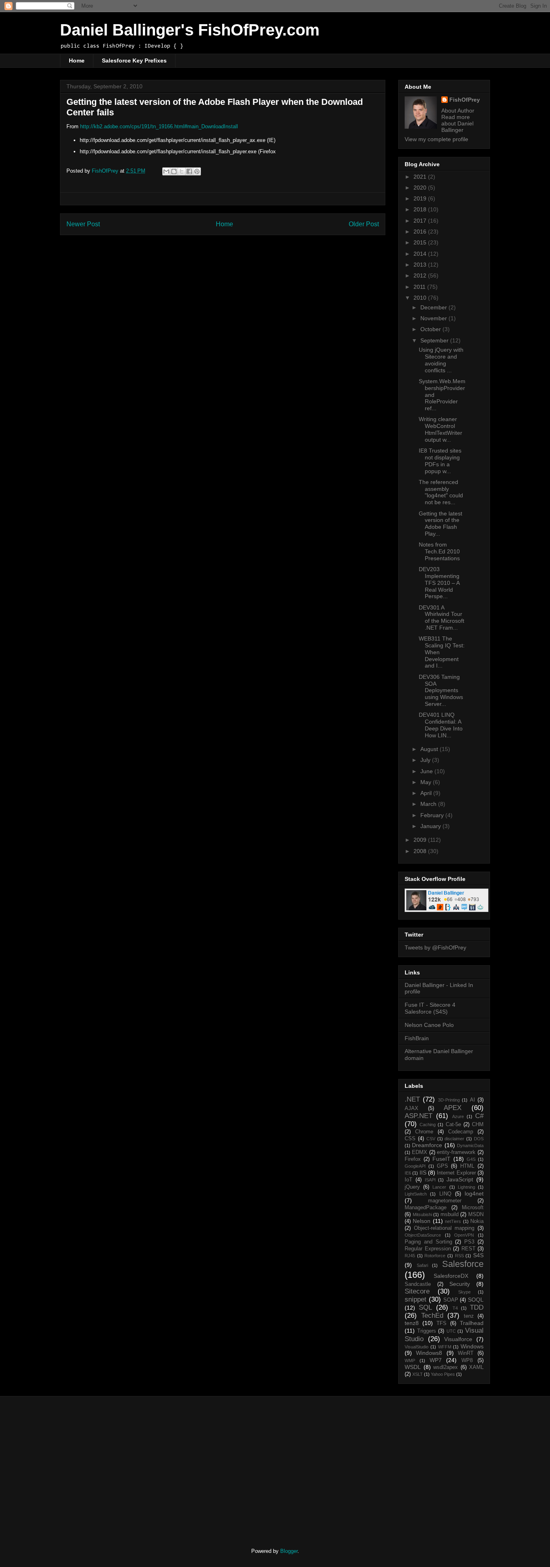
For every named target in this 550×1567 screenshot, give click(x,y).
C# (479, 1116)
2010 (421, 297)
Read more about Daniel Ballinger (457, 123)
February (432, 815)
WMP (410, 1360)
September (435, 340)
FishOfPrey (464, 99)
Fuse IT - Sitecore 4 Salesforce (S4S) (430, 1008)
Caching (428, 1124)
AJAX (411, 1108)
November (434, 318)
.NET (412, 1099)
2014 (421, 253)
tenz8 (412, 1323)
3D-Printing (449, 1100)
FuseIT (441, 1159)
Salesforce (463, 1264)
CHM (478, 1124)
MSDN (476, 1214)
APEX (452, 1108)
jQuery (412, 1187)
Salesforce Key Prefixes (134, 60)
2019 (421, 198)
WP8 (467, 1360)
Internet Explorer (456, 1173)
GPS (442, 1166)
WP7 (436, 1360)
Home (77, 60)
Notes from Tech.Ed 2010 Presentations (439, 551)
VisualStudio (416, 1346)
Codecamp (460, 1132)
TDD (477, 1307)
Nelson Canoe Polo (429, 1025)
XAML (476, 1367)
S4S (478, 1255)
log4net (474, 1193)
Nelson (421, 1221)
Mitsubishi (422, 1214)
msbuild (449, 1214)
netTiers (453, 1221)
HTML (467, 1166)
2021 (421, 176)
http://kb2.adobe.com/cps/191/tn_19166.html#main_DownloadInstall (159, 126)
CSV (430, 1138)
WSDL (413, 1367)
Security (459, 1284)
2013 (421, 264)
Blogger (289, 1551)
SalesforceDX (451, 1276)
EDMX (419, 1152)
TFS (441, 1323)
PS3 (469, 1242)
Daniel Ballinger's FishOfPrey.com (190, 30)
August (430, 749)
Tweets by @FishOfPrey (435, 947)
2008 (421, 851)
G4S (471, 1159)
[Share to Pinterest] (197, 171)
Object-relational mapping (444, 1228)
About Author (457, 110)
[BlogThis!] (174, 171)
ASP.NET (418, 1116)
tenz (469, 1316)
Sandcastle (418, 1284)
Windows (472, 1346)
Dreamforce (427, 1145)
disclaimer (454, 1138)
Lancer (439, 1187)
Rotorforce (434, 1255)
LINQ (445, 1194)
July (426, 760)
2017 (421, 220)
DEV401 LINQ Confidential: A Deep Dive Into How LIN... (441, 725)
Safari (422, 1265)
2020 (421, 187)
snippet (415, 1299)
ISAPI (430, 1179)
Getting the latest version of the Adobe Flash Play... (440, 523)
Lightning (466, 1187)
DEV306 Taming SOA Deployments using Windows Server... (441, 690)
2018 (421, 209)
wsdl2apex (445, 1367)
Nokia (477, 1221)
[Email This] (166, 171)
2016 (421, 231)
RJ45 (410, 1255)
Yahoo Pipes (443, 1374)
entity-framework (456, 1152)
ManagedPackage (426, 1207)
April (426, 793)
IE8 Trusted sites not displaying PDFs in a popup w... (440, 460)
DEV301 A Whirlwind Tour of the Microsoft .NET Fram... (441, 617)
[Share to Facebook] (189, 171)
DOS (479, 1138)
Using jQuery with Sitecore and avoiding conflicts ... (441, 359)
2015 (421, 242)
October (431, 329)
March (429, 804)
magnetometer (444, 1201)
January (431, 826)
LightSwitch (416, 1193)
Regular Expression (428, 1249)
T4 (455, 1308)
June (427, 771)
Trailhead (472, 1323)
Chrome (424, 1132)
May (426, 782)
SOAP (450, 1300)
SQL (425, 1307)
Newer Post (83, 224)
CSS (410, 1138)
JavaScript (460, 1179)
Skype (464, 1291)
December (434, 307)
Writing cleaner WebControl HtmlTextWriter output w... (440, 429)
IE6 (408, 1173)
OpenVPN (464, 1235)
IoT (408, 1180)
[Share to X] (182, 171)
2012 (421, 275)
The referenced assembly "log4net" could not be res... (441, 492)
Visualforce (458, 1339)
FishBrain (417, 1038)
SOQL (476, 1299)
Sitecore (417, 1291)
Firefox (413, 1159)
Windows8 (429, 1353)
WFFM (444, 1346)
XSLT (417, 1374)
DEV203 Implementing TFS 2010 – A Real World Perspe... (439, 582)
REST (468, 1249)
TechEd (432, 1315)
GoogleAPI (415, 1166)
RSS (459, 1255)
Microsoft (473, 1207)
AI (472, 1100)
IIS (423, 1172)
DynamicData (470, 1145)
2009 (421, 840)
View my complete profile (436, 139)
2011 (420, 287)
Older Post (364, 224)
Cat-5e (453, 1124)
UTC (451, 1331)
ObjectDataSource (423, 1235)
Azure (458, 1116)
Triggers (426, 1331)
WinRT (465, 1353)
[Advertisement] (127, 1464)
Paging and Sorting (428, 1242)
